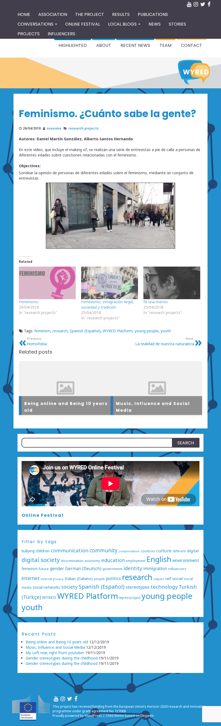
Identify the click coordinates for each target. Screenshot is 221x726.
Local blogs (123, 24)
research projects (83, 128)
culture (163, 550)
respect (158, 579)
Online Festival (43, 515)
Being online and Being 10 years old (57, 641)
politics (113, 578)
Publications (153, 14)
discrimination (72, 561)
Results (121, 14)
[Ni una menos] (171, 283)
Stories (177, 24)
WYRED (49, 597)
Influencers (61, 34)
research (60, 330)
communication (69, 550)
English (158, 559)
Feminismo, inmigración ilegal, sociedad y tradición (107, 304)
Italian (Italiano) (79, 578)
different (179, 551)
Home (24, 14)
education (113, 560)
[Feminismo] (47, 283)
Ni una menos (155, 301)
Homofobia (37, 341)
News (155, 24)
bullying (28, 550)
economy (92, 560)
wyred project (129, 597)
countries (148, 551)
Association (52, 14)
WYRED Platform (118, 330)
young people (146, 330)
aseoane (54, 128)
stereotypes (138, 587)
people (99, 579)
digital (193, 550)
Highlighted (72, 45)
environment (185, 560)
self (168, 578)
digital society (41, 560)
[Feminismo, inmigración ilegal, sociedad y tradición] (109, 283)
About (103, 45)
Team (165, 45)
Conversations (36, 24)
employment (135, 561)
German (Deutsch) (83, 568)
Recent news (135, 45)
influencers (177, 569)
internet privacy (52, 579)
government (112, 569)
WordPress (93, 715)
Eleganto (147, 715)
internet (31, 578)
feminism (42, 330)
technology (164, 586)
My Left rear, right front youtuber (55, 652)
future (44, 569)
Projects (29, 34)
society (69, 587)
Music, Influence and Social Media (55, 647)
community (103, 550)
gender (57, 568)
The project (89, 14)
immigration (155, 568)
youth (166, 330)
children (43, 550)
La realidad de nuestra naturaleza (164, 341)
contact (191, 45)
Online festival (82, 24)
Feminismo (28, 301)
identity (132, 568)
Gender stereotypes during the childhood (62, 658)
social (177, 578)
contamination (129, 551)
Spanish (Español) (85, 330)
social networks (46, 587)
